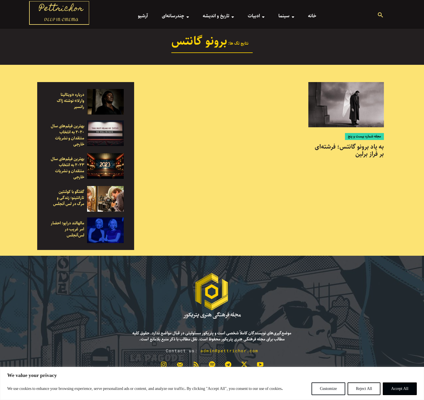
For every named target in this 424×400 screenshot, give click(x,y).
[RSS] (196, 366)
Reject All (364, 388)
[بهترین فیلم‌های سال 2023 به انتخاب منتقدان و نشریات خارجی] (105, 166)
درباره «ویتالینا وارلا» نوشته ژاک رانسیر (70, 100)
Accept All (399, 388)
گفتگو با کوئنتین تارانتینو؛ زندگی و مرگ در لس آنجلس (68, 197)
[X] (244, 366)
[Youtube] (260, 366)
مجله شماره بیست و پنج (364, 136)
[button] (380, 15)
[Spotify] (212, 366)
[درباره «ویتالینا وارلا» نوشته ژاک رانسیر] (105, 102)
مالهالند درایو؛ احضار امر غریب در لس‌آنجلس (67, 229)
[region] (212, 383)
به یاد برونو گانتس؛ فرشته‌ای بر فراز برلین (349, 150)
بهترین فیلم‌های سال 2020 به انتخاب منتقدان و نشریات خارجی (67, 135)
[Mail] (180, 366)
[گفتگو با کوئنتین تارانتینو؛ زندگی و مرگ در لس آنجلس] (105, 199)
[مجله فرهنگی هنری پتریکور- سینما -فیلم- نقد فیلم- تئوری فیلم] (212, 296)
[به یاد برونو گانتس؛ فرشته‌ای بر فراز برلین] (346, 104)
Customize (328, 388)
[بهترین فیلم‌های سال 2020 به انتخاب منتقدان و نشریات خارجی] (105, 133)
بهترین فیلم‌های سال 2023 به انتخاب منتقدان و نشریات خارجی (67, 168)
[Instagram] (164, 366)
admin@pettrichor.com (229, 350)
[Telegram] (228, 366)
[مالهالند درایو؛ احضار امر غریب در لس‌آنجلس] (105, 230)
